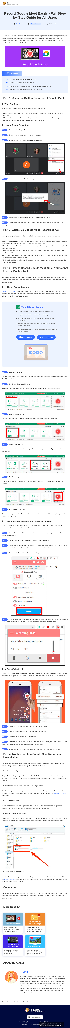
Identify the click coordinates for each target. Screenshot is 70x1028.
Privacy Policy (27, 1021)
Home (3, 1002)
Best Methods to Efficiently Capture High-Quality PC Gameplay (35, 952)
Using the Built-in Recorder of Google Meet (21, 79)
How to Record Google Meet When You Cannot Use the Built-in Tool (28, 86)
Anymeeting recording (59, 793)
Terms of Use (35, 1021)
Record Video (35, 24)
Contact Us (48, 1021)
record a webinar (9, 879)
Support (42, 1021)
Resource (9, 1002)
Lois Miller (19, 24)
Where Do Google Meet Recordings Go (20, 82)
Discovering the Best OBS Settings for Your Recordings (11, 952)
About (20, 1021)
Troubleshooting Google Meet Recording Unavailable (24, 89)
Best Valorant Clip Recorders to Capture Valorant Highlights (11, 929)
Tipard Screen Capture (9, 291)
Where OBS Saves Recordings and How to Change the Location (35, 929)
